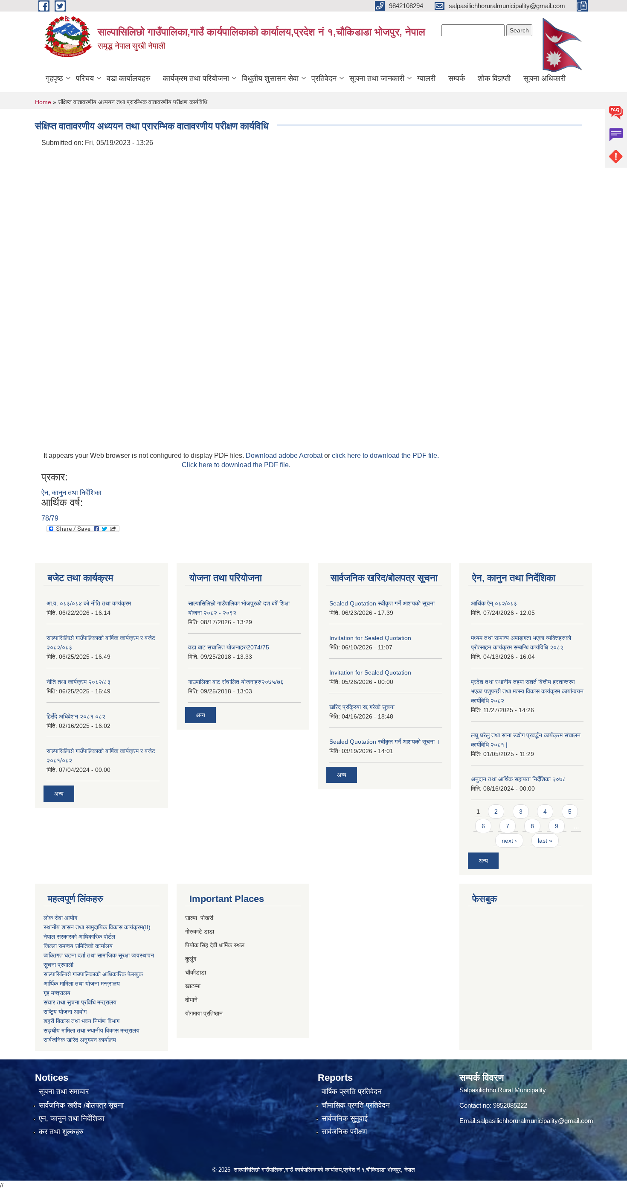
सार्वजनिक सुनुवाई (345, 1118)
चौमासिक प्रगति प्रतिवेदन (356, 1105)
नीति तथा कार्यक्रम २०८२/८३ (78, 681)
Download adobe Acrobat (285, 455)
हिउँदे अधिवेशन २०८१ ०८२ (75, 716)
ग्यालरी (426, 78)
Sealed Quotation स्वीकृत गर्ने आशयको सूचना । (384, 741)
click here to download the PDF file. (385, 455)
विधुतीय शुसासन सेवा (270, 78)
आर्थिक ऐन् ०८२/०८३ (494, 603)
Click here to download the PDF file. (236, 464)
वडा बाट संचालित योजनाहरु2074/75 (228, 647)
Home (43, 102)
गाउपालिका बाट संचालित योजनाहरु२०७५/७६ (236, 681)
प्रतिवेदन (324, 78)
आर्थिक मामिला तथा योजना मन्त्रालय (82, 983)
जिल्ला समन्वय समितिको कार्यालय (78, 946)
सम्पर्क (456, 78)
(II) (147, 927)
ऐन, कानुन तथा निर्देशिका (71, 492)
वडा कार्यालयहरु (128, 78)
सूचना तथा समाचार (64, 1092)
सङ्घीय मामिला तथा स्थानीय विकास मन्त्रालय (91, 1030)
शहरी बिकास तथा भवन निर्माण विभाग (81, 1021)
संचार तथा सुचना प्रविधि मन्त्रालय (80, 1002)
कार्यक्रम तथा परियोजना (196, 78)
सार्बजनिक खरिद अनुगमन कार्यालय (80, 1039)
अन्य (59, 793)
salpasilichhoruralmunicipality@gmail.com (535, 1120)
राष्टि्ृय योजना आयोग (65, 1011)
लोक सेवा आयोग (60, 917)
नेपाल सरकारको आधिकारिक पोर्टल (79, 936)
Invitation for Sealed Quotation (370, 637)
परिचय (85, 78)
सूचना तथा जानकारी (376, 78)
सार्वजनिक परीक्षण (344, 1132)
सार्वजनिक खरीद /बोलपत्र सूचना (81, 1105)
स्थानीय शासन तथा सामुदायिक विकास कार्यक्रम (93, 927)
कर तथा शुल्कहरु (61, 1132)
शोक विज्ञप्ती (494, 78)
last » (545, 840)
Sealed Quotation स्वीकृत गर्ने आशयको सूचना (382, 603)
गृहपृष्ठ (54, 78)
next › (509, 840)
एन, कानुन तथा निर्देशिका (71, 1118)
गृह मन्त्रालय (57, 992)
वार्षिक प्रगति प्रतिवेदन (352, 1092)
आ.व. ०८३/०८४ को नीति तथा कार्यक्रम (88, 603)
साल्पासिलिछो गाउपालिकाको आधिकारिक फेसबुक (93, 974)
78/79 (49, 518)
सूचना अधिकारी (544, 78)
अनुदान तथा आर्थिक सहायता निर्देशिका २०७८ (518, 779)
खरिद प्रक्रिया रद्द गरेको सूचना (362, 707)
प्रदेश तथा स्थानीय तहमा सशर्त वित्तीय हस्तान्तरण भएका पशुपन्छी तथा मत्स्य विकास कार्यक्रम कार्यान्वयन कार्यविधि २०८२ (527, 691)
